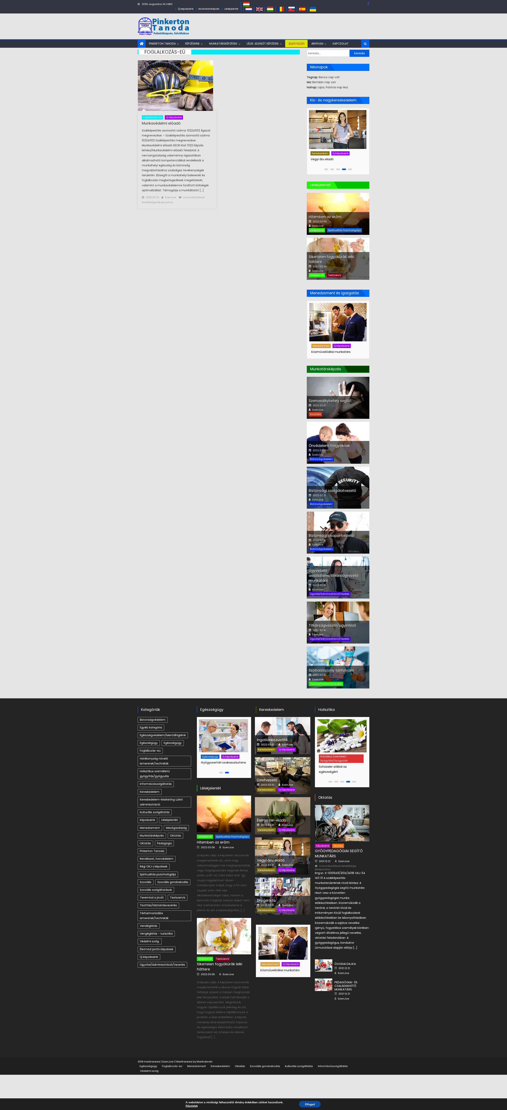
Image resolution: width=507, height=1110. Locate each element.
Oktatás (175, 836)
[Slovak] (291, 8)
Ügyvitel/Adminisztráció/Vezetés (329, 594)
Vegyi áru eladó (271, 860)
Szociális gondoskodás (172, 882)
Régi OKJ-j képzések (153, 866)
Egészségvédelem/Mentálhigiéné (163, 735)
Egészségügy (149, 743)
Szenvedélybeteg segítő (330, 400)
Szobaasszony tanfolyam (331, 670)
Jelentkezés (296, 44)
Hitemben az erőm (325, 216)
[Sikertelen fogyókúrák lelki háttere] (224, 936)
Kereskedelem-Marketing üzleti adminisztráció (161, 802)
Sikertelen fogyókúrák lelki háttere (219, 966)
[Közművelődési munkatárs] (338, 322)
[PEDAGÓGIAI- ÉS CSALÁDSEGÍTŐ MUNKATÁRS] (323, 985)
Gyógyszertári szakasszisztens (223, 762)
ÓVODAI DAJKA (345, 964)
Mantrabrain (205, 1061)
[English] (259, 8)
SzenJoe (170, 197)
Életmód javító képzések (156, 949)
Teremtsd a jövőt (152, 898)
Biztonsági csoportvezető (331, 535)
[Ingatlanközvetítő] (339, 129)
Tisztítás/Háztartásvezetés (326, 683)
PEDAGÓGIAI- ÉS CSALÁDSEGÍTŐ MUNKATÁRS (346, 986)
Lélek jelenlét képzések (263, 44)
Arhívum (317, 44)
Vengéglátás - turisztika (156, 934)
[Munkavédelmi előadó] (177, 85)
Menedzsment (321, 345)
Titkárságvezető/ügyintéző (332, 625)
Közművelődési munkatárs (331, 352)
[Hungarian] (246, 4)
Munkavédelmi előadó (161, 123)
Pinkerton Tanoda (162, 44)
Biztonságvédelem (321, 459)
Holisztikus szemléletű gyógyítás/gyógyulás (155, 773)
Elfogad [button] (310, 1104)
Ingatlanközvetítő (325, 159)
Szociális (315, 414)
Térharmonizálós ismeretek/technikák (154, 915)
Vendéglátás (148, 926)
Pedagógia (164, 843)
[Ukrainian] (313, 8)
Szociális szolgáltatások (156, 890)
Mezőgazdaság (176, 828)
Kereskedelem (321, 153)
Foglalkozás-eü (152, 117)
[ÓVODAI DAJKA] (323, 965)
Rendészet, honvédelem (156, 859)
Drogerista (266, 900)
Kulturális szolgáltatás (155, 812)
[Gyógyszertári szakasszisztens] (223, 735)
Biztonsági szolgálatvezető (332, 490)
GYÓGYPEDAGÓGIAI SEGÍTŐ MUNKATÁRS (339, 853)
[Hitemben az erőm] (224, 814)
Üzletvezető (267, 780)
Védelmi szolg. (149, 941)
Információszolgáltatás (156, 784)
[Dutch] (249, 8)
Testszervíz (334, 275)
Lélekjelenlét (231, 8)
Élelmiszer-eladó (271, 820)
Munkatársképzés (208, 8)
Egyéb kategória (151, 727)
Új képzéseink (185, 8)
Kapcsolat (341, 44)
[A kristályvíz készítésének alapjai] (343, 735)
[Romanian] (281, 8)
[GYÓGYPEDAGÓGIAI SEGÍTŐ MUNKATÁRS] (342, 823)
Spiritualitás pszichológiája (344, 230)
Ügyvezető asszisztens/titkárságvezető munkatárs (334, 575)
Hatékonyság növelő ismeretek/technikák (154, 761)
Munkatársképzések (223, 44)
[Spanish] (302, 8)
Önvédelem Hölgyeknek (329, 445)
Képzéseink (192, 44)
